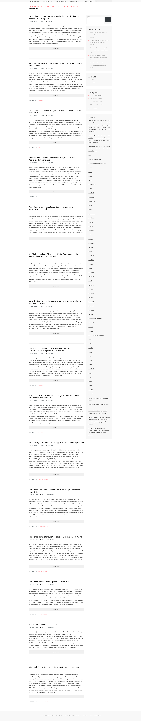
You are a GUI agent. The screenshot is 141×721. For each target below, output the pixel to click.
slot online (91, 151)
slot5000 (90, 247)
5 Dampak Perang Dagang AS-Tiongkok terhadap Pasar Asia (54, 667)
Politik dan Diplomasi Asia (88, 1)
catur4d (90, 327)
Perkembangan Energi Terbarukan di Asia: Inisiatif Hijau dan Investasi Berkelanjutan (54, 17)
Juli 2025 (92, 79)
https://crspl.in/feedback (95, 318)
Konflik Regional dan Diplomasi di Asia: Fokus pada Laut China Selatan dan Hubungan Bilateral (55, 255)
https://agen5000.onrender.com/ (97, 163)
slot (89, 155)
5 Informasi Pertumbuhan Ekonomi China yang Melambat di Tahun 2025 (54, 490)
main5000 (91, 369)
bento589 (91, 285)
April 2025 (92, 83)
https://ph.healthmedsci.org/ (96, 335)
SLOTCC (90, 394)
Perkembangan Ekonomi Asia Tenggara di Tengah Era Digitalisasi (56, 442)
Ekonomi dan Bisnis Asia (34, 1)
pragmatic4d (92, 184)
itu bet (90, 205)
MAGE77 (90, 344)
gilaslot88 (91, 323)
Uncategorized (41, 53)
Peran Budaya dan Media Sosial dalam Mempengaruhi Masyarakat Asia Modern (52, 208)
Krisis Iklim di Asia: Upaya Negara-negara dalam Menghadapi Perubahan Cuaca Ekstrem (54, 396)
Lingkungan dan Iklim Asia (61, 1)
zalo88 (90, 339)
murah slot (91, 218)
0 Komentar (50, 21)
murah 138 (91, 256)
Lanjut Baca (56, 48)
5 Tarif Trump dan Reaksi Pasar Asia (44, 624)
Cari (88, 16)
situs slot (91, 243)
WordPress (98, 715)
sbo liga (90, 239)
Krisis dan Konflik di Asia (47, 1)
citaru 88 (90, 264)
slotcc (90, 168)
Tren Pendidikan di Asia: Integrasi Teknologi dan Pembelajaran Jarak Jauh (55, 111)
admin (42, 21)
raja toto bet (91, 214)
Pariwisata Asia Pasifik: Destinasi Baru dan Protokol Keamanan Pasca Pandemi (55, 64)
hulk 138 (90, 222)
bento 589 (91, 272)
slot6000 (90, 314)
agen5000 (91, 193)
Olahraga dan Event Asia (74, 1)
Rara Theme (85, 715)
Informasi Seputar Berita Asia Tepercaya (53, 6)
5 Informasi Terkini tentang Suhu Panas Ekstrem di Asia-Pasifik (55, 536)
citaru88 (90, 331)
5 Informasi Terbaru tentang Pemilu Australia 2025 (50, 581)
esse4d (90, 268)
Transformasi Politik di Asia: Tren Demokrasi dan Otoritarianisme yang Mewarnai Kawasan (49, 349)
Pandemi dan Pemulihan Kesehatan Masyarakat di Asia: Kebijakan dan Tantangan (52, 158)
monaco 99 (91, 197)
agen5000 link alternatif (95, 159)
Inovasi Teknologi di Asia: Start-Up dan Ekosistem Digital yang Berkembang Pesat (55, 302)
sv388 (90, 251)
